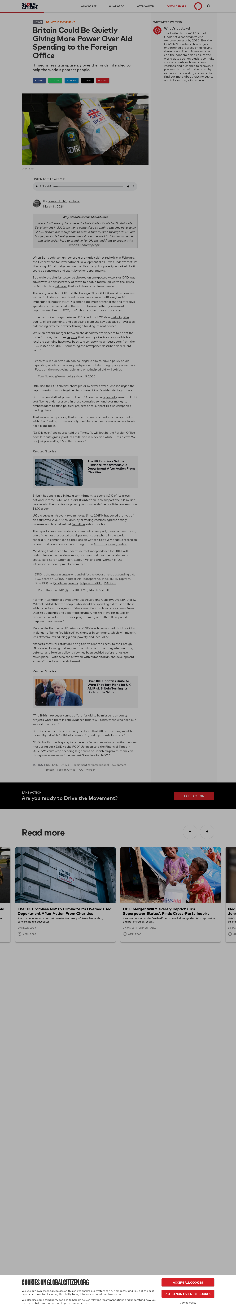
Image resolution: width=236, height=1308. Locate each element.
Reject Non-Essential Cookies (188, 1294)
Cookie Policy (188, 1302)
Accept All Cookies (188, 1282)
